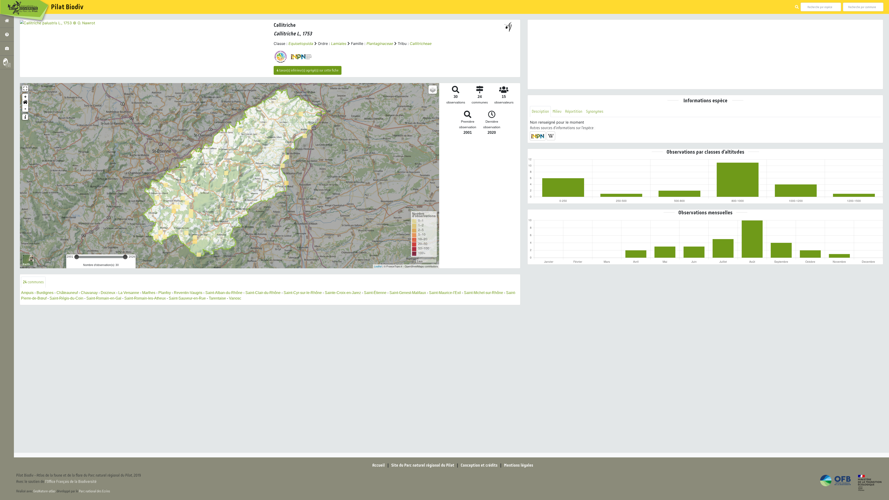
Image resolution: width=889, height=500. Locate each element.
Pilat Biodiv (67, 7)
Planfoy (164, 293)
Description (540, 111)
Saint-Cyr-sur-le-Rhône (303, 293)
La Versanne (128, 293)
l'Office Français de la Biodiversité (71, 481)
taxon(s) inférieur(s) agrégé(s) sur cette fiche (307, 70)
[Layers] (433, 89)
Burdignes (45, 293)
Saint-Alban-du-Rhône (223, 293)
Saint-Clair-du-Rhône (263, 293)
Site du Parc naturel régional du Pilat (422, 465)
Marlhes (148, 293)
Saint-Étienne (375, 293)
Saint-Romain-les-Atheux (145, 298)
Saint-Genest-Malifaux (407, 293)
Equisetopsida (300, 43)
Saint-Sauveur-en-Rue (187, 298)
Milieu (557, 111)
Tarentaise (217, 298)
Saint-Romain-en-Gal (103, 298)
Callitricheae (421, 43)
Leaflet (378, 266)
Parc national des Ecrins (94, 491)
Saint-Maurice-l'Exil (445, 293)
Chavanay (89, 293)
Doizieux (108, 293)
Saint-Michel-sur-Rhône (483, 293)
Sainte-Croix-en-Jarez (343, 293)
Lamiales (338, 43)
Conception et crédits (479, 465)
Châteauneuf (67, 293)
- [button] (25, 108)
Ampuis (27, 293)
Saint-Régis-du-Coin (66, 298)
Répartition (573, 111)
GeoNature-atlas (44, 491)
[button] (25, 103)
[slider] (76, 257)
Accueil (378, 465)
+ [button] (25, 96)
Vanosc (235, 298)
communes (33, 282)
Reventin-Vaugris (188, 293)
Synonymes (594, 111)
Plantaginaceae (379, 43)
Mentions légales (518, 465)
